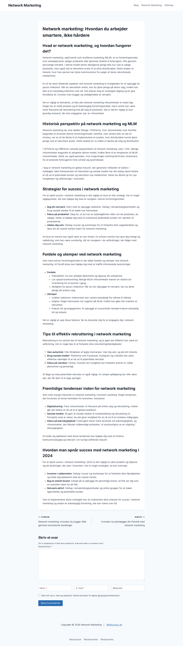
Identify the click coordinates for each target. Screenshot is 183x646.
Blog (136, 5)
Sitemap (169, 5)
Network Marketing (151, 5)
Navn (43, 588)
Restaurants (107, 639)
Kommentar (45, 546)
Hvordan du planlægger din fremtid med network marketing (123, 521)
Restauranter (91, 639)
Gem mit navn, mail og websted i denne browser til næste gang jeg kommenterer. (80, 595)
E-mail (80, 588)
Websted (117, 588)
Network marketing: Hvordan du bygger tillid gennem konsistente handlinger (62, 521)
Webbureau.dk (114, 624)
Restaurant (75, 639)
